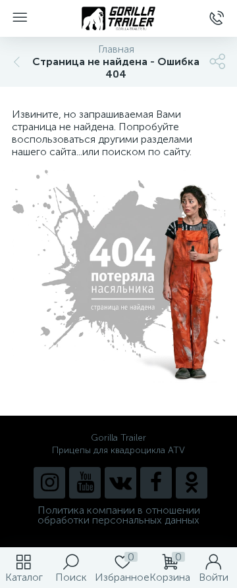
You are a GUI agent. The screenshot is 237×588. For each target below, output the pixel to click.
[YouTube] (85, 483)
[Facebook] (156, 483)
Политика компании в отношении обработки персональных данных (119, 515)
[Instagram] (49, 483)
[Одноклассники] (191, 483)
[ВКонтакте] (120, 483)
